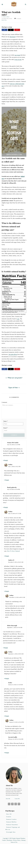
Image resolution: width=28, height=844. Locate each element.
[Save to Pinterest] (17, 30)
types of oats (17, 59)
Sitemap (23, 840)
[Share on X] (11, 30)
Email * (5, 428)
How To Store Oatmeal (13, 551)
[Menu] (2, 4)
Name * (5, 421)
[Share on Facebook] (4, 30)
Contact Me (17, 798)
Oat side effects (12, 354)
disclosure (12, 36)
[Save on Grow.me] (22, 30)
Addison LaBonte (6, 16)
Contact (4, 840)
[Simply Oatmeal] (14, 4)
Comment (4, 402)
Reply (6, 460)
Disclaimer (9, 840)
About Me (8, 798)
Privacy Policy (16, 840)
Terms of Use (14, 842)
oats (18, 318)
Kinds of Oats (4, 20)
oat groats (17, 55)
